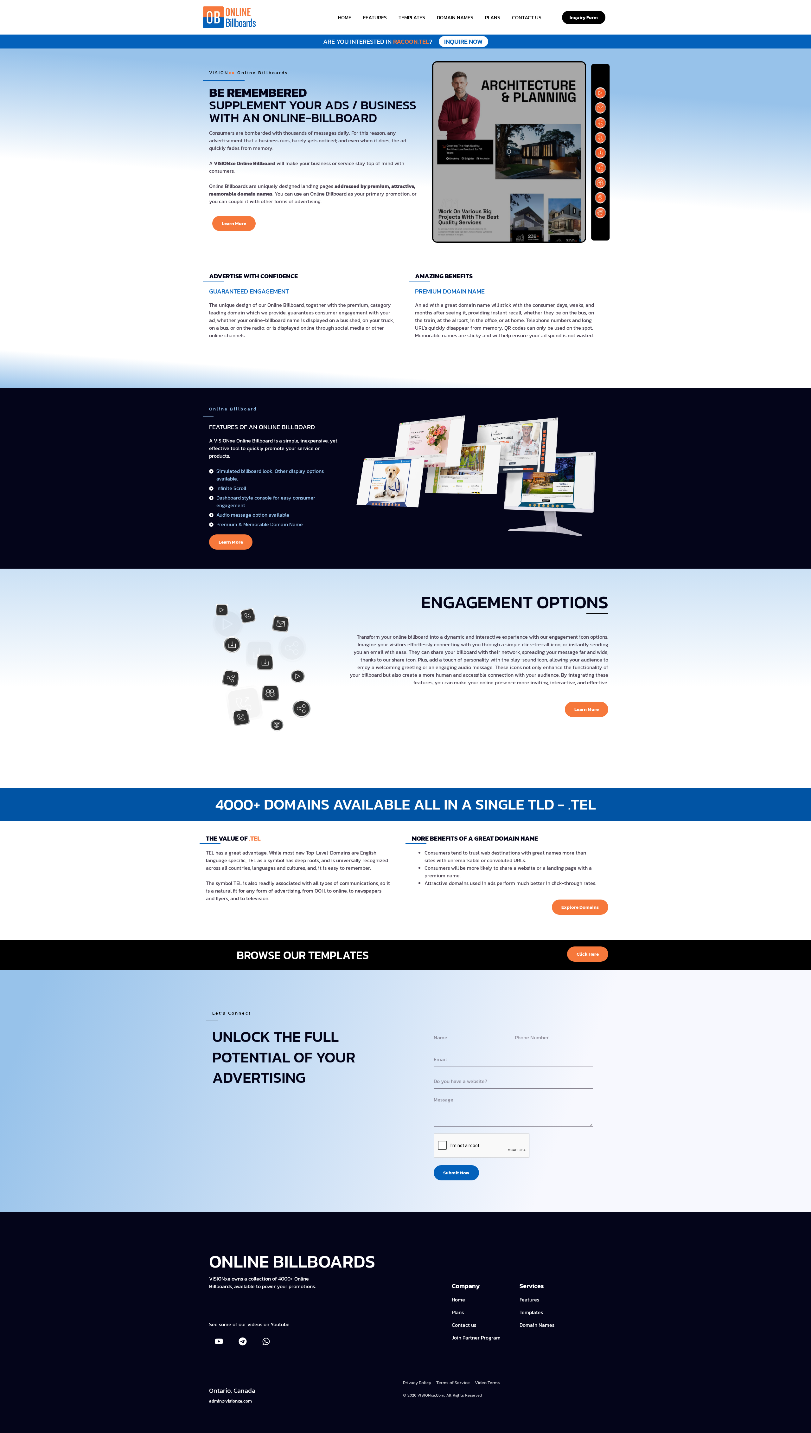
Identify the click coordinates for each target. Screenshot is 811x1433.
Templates (412, 17)
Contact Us (526, 17)
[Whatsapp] (266, 1341)
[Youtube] (219, 1341)
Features (375, 17)
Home (344, 17)
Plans (492, 17)
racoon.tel (403, 41)
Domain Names (455, 17)
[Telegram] (242, 1341)
